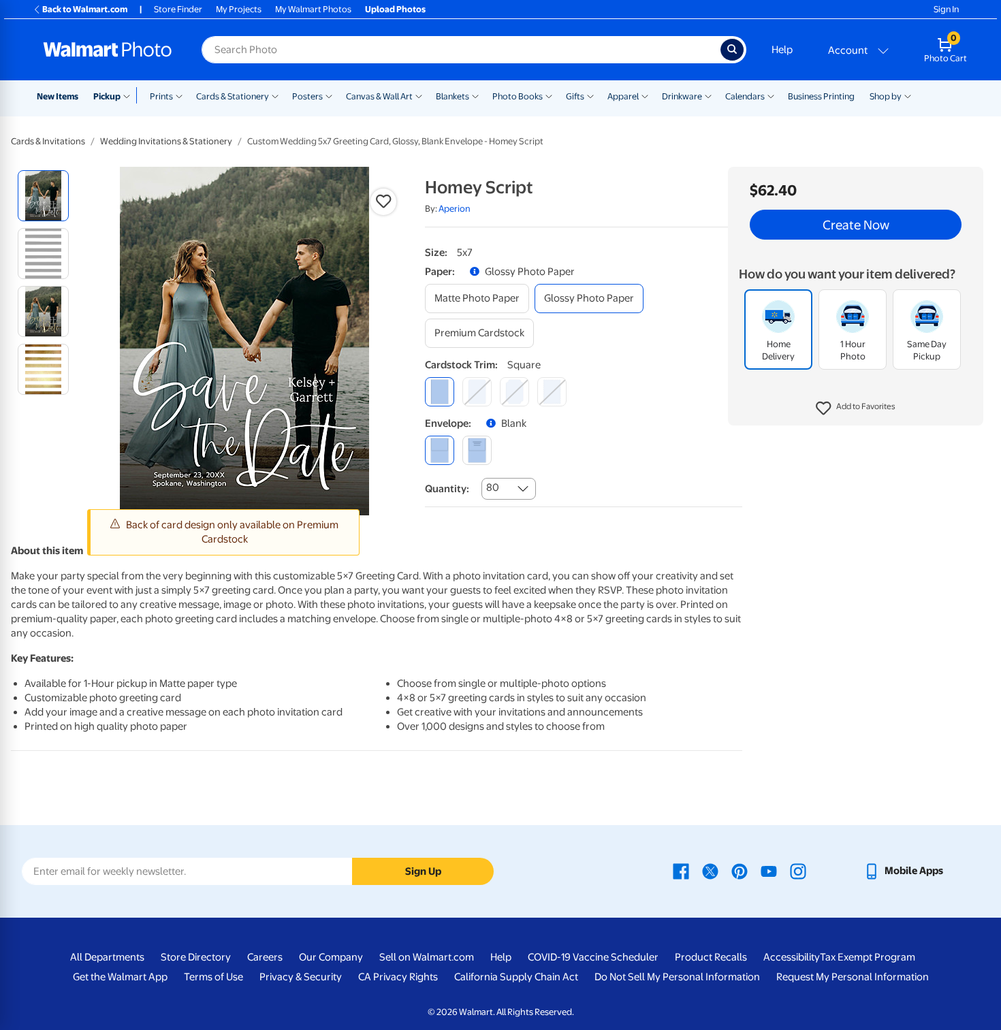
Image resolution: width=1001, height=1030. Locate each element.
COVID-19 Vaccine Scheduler (593, 957)
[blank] (439, 450)
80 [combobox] (492, 487)
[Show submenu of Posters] (329, 95)
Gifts (575, 96)
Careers (265, 957)
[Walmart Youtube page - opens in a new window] (769, 871)
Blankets (452, 96)
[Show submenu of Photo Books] (549, 95)
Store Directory (196, 957)
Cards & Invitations (48, 141)
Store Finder (178, 9)
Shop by (886, 96)
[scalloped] (552, 391)
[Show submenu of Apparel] (645, 95)
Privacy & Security (300, 977)
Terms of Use (213, 977)
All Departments (107, 957)
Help (782, 50)
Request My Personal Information (852, 977)
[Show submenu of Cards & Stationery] (275, 95)
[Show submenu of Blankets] (475, 95)
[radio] (43, 195)
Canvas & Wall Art (379, 96)
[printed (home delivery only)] (477, 450)
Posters (307, 96)
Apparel (623, 96)
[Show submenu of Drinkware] (708, 95)
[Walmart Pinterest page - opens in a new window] (739, 871)
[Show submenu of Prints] (179, 95)
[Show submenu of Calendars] (771, 95)
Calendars (745, 96)
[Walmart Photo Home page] (107, 49)
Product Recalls (711, 957)
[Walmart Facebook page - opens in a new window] (681, 871)
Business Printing (821, 96)
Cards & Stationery (232, 96)
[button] (856, 408)
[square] (439, 391)
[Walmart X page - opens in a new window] (710, 871)
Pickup (107, 96)
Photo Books (517, 96)
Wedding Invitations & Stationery (166, 141)
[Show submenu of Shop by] (908, 95)
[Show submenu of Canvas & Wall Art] (419, 95)
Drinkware (682, 96)
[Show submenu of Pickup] (130, 95)
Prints (161, 96)
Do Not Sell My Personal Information (677, 977)
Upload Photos (395, 9)
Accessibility (791, 957)
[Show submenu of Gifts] (590, 95)
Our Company (331, 957)
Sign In (946, 9)
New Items (57, 96)
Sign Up (423, 871)
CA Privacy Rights (398, 977)
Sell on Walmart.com (426, 957)
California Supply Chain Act (516, 977)
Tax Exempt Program (867, 957)
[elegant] (514, 391)
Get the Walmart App (120, 977)
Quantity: (447, 489)
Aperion (455, 209)
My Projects (238, 9)
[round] (477, 391)
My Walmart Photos (313, 9)
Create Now (856, 224)
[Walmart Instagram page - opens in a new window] (798, 871)
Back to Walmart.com (84, 9)
